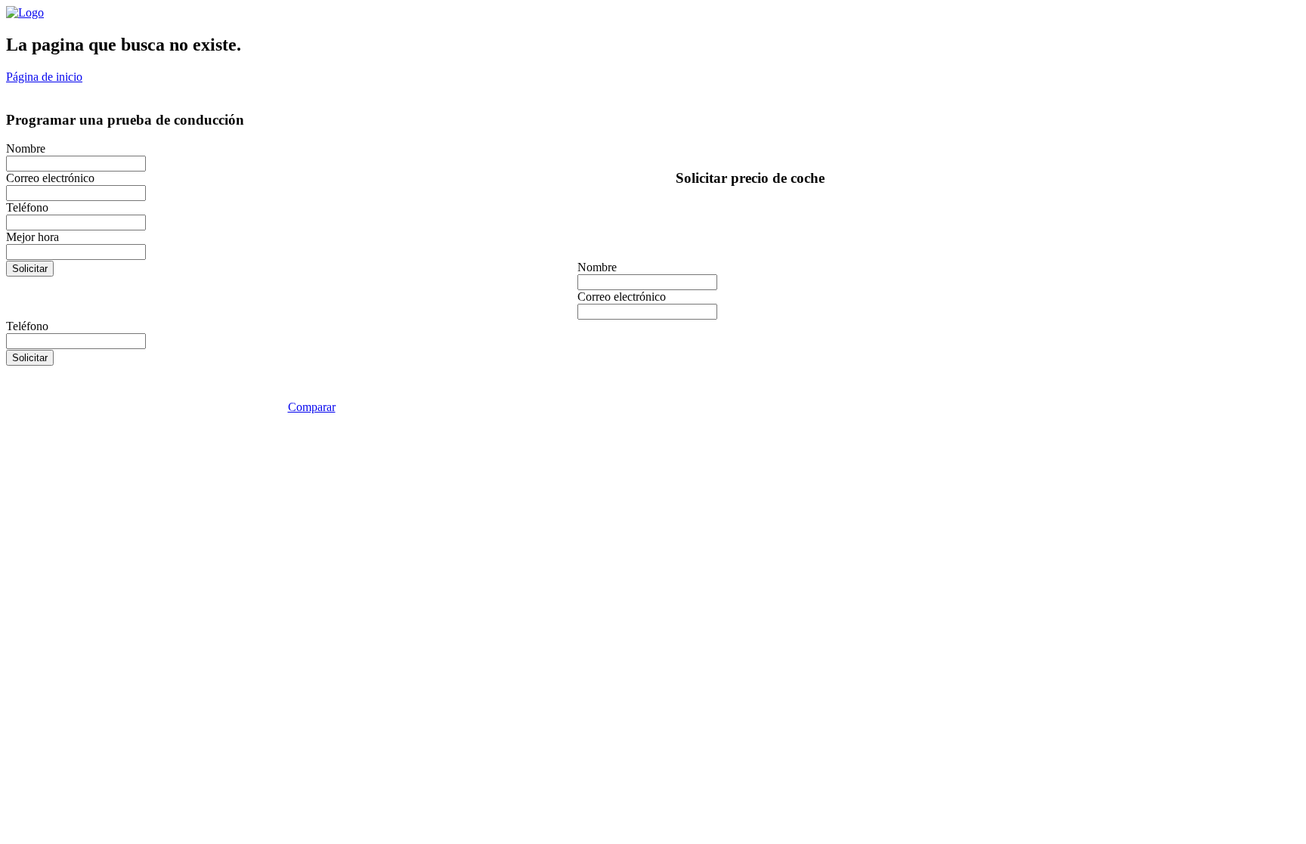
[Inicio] (25, 12)
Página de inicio (44, 76)
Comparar (312, 406)
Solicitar (30, 268)
